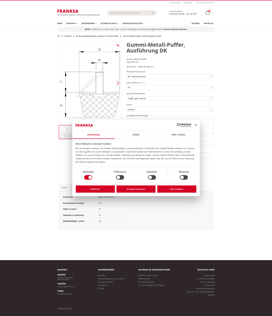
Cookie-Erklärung (207, 282)
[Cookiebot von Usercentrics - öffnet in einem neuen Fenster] (178, 125)
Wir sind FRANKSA (105, 282)
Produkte (67, 36)
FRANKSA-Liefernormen (148, 275)
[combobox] (132, 13)
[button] (117, 47)
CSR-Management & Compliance (111, 278)
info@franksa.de (64, 294)
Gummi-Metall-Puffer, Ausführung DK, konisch (142, 36)
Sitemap (211, 295)
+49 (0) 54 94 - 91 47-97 (183, 14)
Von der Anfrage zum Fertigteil (151, 285)
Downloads (102, 285)
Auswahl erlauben (136, 189)
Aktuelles (102, 275)
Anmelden (187, 3)
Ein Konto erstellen (206, 3)
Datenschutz (209, 275)
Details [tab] (136, 134)
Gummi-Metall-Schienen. (175, 29)
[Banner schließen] (196, 125)
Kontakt (101, 288)
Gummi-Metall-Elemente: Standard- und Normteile (97, 36)
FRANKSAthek (144, 278)
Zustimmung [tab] (93, 134)
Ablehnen (95, 189)
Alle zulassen (176, 189)
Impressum (210, 285)
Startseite (58, 36)
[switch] (120, 177)
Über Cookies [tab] (178, 134)
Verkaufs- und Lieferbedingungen (200, 291)
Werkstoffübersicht (146, 282)
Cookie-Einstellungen (206, 278)
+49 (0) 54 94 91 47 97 (66, 286)
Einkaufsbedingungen (205, 288)
